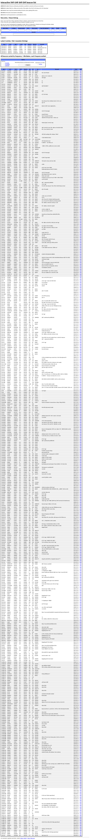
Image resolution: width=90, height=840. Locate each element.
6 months (7, 63)
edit (80, 71)
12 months (7, 64)
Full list (40, 64)
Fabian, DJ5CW (23, 838)
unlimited (7, 65)
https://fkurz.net (31, 838)
